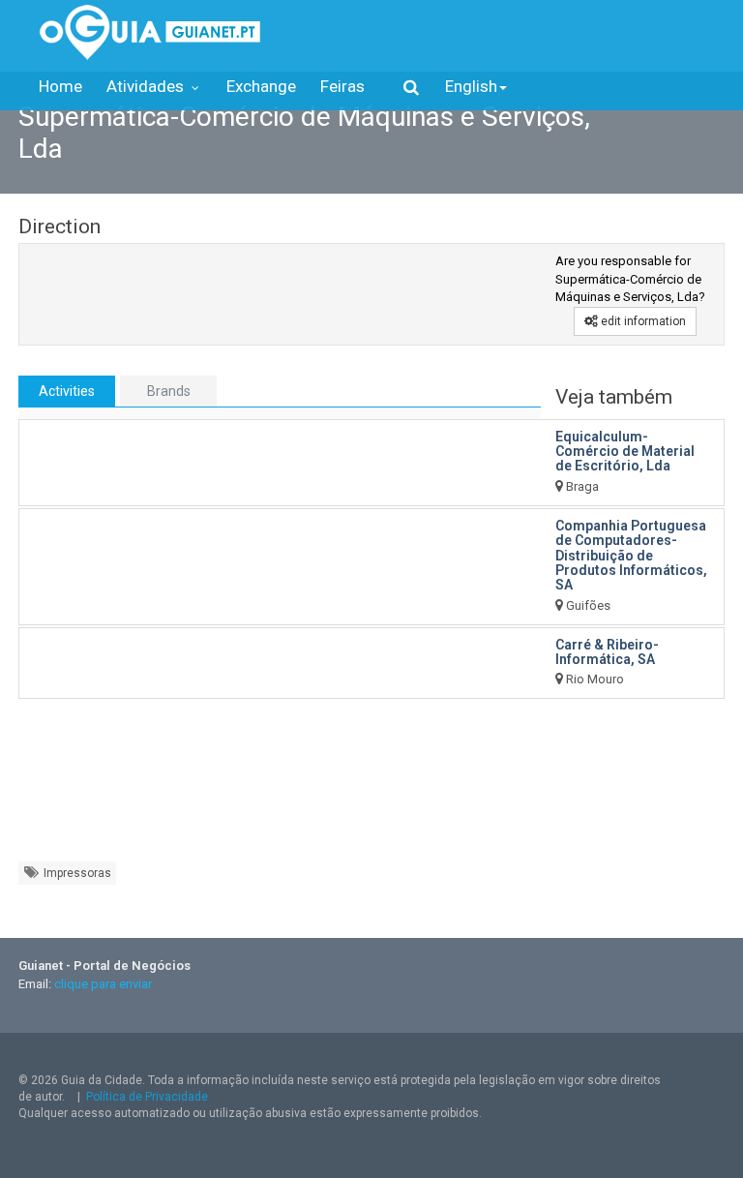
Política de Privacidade (147, 1096)
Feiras (342, 86)
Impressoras (76, 873)
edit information (642, 321)
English (471, 86)
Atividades (147, 86)
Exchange (261, 86)
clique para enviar (103, 984)
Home (60, 86)
